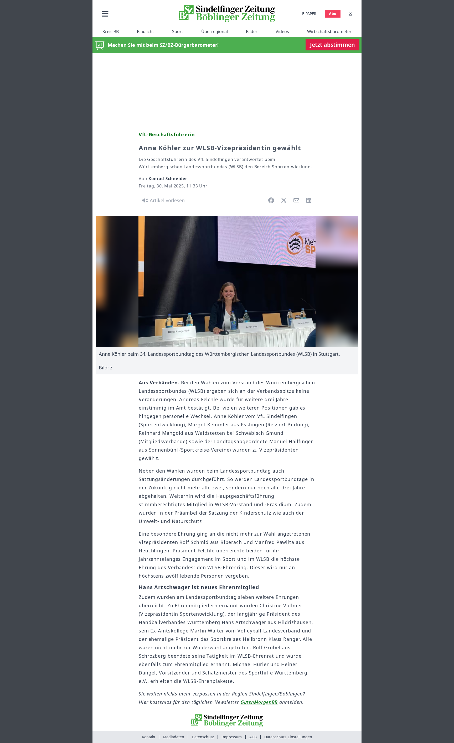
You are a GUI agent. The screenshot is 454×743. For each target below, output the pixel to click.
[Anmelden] (350, 13)
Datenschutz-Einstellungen (288, 736)
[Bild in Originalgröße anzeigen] (227, 281)
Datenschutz (203, 736)
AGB (253, 736)
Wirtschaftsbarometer (329, 31)
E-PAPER (309, 13)
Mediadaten (173, 736)
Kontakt (148, 736)
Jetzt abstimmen (332, 44)
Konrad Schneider (167, 178)
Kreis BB (110, 31)
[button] (133, 13)
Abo (332, 13)
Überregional (214, 31)
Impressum (231, 736)
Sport (177, 31)
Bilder (251, 31)
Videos (282, 31)
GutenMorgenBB (259, 702)
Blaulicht (145, 31)
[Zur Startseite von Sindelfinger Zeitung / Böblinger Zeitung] (227, 13)
